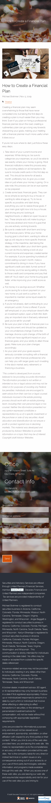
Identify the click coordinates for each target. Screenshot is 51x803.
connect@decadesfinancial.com (20, 491)
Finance (8, 102)
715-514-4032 (11, 488)
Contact (7, 60)
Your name (17, 505)
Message (16, 537)
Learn (5, 53)
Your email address (21, 516)
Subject (15, 526)
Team (5, 47)
